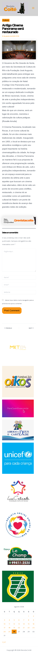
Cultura (6, 20)
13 (19, 624)
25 (9, 632)
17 (4, 628)
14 (24, 624)
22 (29, 628)
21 (24, 628)
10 (4, 624)
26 (14, 631)
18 (9, 628)
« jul (4, 642)
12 (14, 624)
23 (34, 628)
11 (9, 624)
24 (4, 632)
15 (28, 624)
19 (14, 628)
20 (19, 628)
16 (33, 624)
